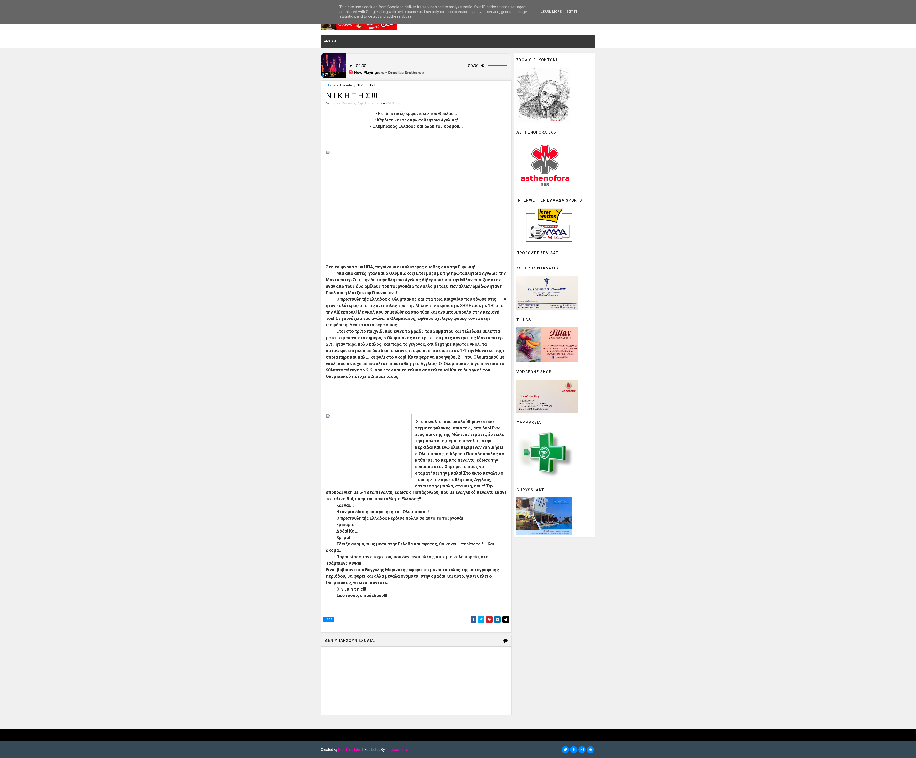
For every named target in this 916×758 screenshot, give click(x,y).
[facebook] (573, 749)
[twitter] (565, 749)
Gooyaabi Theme (398, 750)
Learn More (551, 12)
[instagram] (582, 749)
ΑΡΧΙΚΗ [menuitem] (330, 41)
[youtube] (590, 749)
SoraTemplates (350, 750)
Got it (572, 12)
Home (331, 85)
